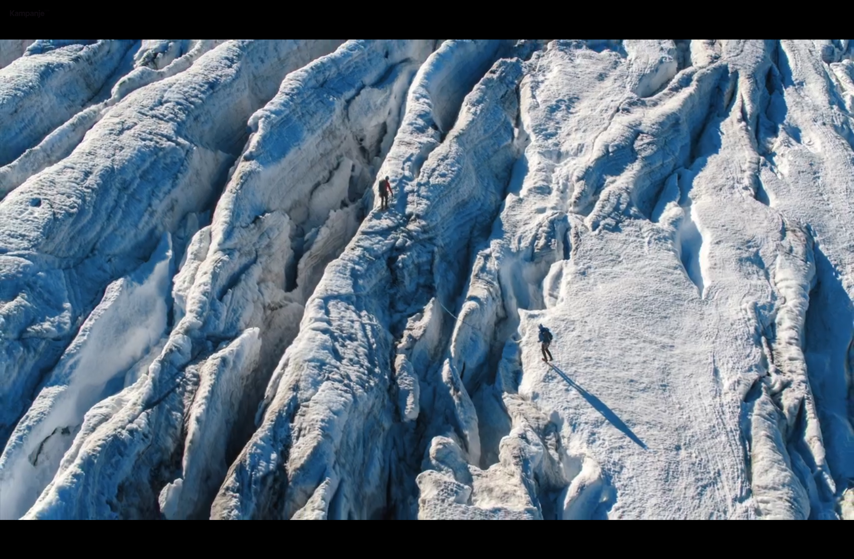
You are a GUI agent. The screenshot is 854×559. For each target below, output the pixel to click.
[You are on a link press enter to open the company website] (29, 14)
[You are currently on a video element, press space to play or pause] (427, 279)
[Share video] (843, 10)
